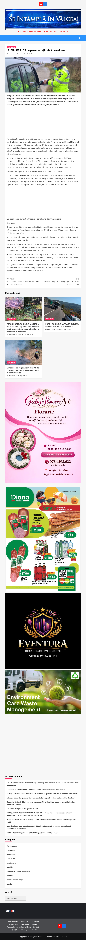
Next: (61, 281)
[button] (7, 37)
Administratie (12, 846)
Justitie (10, 867)
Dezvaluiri (11, 850)
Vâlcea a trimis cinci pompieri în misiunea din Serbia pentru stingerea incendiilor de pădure (41, 798)
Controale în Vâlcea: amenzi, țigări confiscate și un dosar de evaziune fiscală (36, 789)
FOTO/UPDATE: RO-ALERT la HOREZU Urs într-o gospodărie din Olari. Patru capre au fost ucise (42, 794)
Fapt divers (11, 47)
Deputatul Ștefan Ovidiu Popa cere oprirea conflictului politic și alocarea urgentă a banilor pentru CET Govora (41, 803)
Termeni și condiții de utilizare (18, 871)
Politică (10, 876)
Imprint (9, 884)
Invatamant (11, 863)
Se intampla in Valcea (15, 54)
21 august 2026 (66, 329)
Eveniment (11, 855)
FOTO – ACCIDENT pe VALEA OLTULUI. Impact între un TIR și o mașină (33, 833)
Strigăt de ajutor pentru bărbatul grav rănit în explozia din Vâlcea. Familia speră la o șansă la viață (41, 820)
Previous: (24, 281)
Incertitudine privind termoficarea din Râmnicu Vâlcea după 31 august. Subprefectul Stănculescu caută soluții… (39, 827)
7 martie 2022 (28, 54)
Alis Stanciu (11, 375)
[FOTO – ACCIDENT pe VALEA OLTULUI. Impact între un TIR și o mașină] (62, 309)
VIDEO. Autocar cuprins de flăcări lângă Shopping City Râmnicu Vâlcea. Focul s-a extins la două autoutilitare (43, 784)
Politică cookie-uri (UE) (15, 880)
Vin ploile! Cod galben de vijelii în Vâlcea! (22, 809)
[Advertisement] (43, 122)
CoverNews (50, 936)
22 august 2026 (28, 334)
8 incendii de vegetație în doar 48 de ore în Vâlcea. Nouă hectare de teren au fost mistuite (23, 370)
